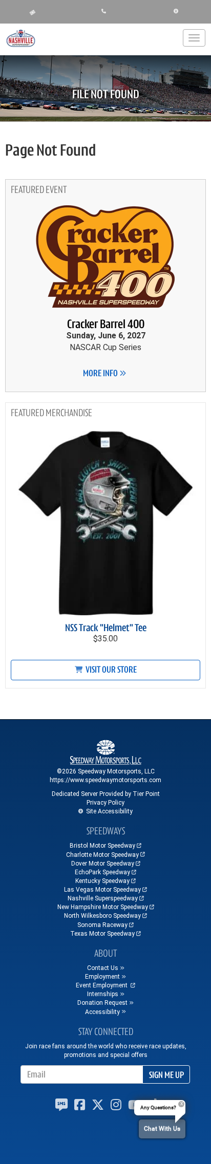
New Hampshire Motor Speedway (102, 907)
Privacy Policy (105, 802)
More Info (101, 373)
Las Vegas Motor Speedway (102, 889)
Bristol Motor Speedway (102, 845)
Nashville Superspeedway (103, 898)
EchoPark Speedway (102, 872)
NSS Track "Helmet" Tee (105, 628)
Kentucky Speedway (102, 881)
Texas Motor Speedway (102, 933)
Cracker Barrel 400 (105, 324)
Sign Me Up (166, 1075)
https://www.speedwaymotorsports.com (105, 780)
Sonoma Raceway (102, 925)
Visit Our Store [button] (110, 669)
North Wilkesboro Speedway (102, 915)
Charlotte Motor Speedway (102, 854)
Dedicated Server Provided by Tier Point (106, 793)
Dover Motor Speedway (102, 863)
